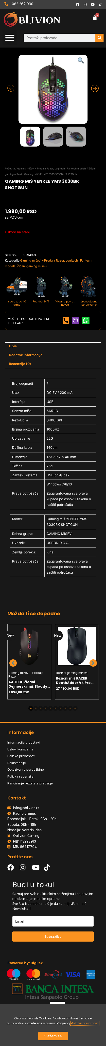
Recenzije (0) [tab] (20, 364)
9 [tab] (70, 708)
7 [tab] (60, 708)
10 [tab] (75, 708)
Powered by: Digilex (25, 963)
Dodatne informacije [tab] (25, 355)
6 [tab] (55, 708)
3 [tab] (40, 708)
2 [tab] (35, 708)
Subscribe (53, 936)
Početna (10, 168)
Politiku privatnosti (85, 1023)
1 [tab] (30, 708)
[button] (9, 37)
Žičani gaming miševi (32, 266)
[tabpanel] (29, 661)
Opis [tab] (13, 346)
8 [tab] (65, 708)
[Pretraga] (99, 38)
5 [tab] (50, 708)
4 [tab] (45, 708)
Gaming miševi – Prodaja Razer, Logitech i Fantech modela (51, 168)
